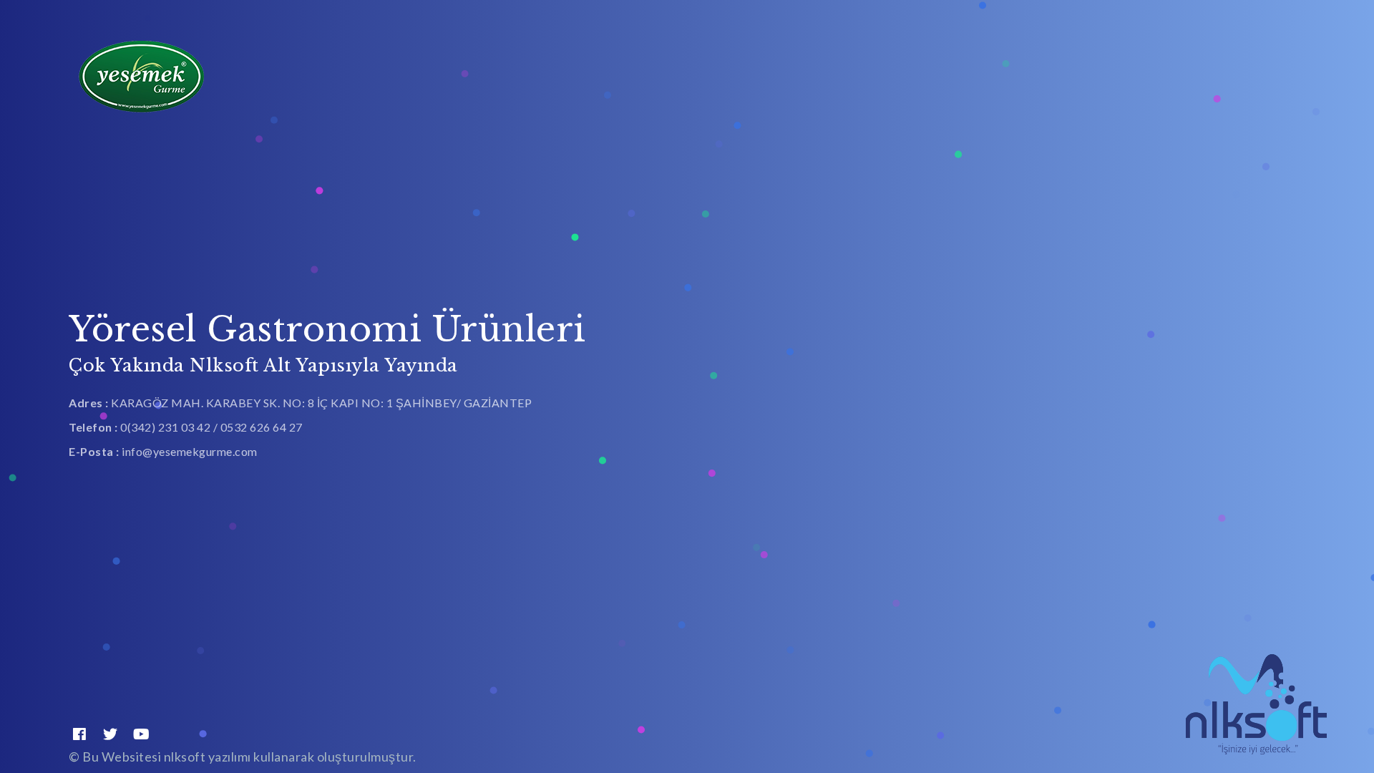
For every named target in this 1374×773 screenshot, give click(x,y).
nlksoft (186, 756)
